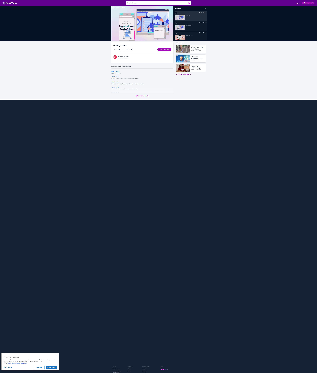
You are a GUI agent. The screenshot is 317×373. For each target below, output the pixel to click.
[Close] (56, 355)
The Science (116, 369)
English (144, 369)
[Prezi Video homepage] (9, 2)
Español (144, 371)
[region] (30, 361)
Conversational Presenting (117, 371)
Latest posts (164, 369)
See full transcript (142, 96)
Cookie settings (8, 367)
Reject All (39, 367)
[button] (205, 8)
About (129, 369)
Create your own (164, 49)
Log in (297, 3)
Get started (308, 3)
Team (129, 371)
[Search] (189, 3)
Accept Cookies (51, 367)
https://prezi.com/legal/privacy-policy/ (17, 363)
